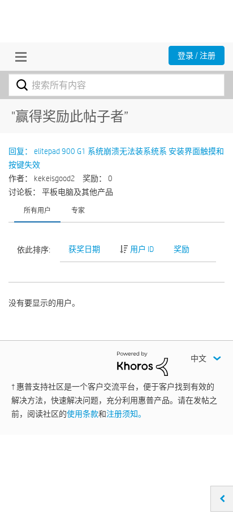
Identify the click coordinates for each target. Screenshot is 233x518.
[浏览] (18, 56)
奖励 (181, 249)
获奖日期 (84, 249)
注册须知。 (126, 414)
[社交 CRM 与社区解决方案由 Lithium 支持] (142, 363)
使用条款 (82, 414)
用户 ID (142, 249)
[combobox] (116, 85)
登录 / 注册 (196, 55)
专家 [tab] (78, 210)
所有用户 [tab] (37, 210)
